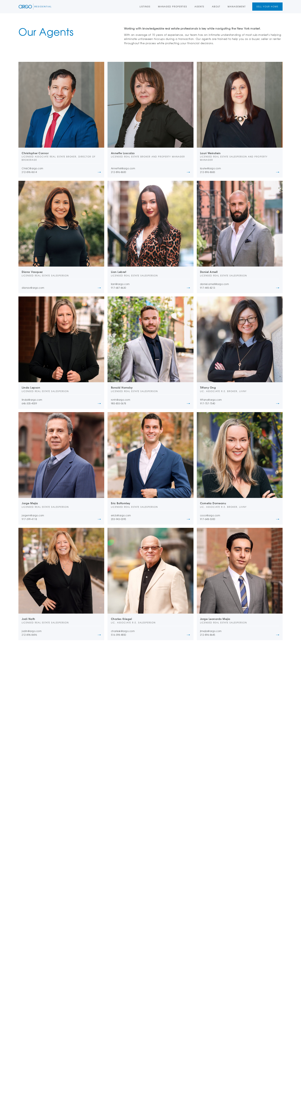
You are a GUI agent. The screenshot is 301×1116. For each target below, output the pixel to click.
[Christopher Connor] (61, 105)
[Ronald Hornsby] (150, 339)
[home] (34, 6)
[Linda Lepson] (61, 339)
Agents (199, 6)
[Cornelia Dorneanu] (240, 455)
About (216, 6)
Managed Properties (172, 6)
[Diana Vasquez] (61, 224)
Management (237, 6)
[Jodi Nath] (61, 571)
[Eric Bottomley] (150, 455)
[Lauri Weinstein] (240, 105)
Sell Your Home (267, 6)
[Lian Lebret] (150, 224)
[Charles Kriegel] (150, 571)
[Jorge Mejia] (61, 455)
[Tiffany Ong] (240, 339)
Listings (145, 6)
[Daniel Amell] (240, 224)
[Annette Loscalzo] (150, 105)
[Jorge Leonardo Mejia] (240, 571)
